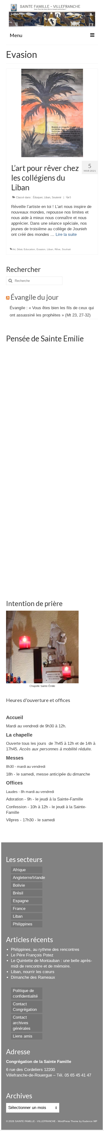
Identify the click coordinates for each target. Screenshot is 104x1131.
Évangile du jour (35, 297)
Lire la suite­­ (66, 234)
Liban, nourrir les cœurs (32, 971)
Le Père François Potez (32, 955)
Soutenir (56, 197)
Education (29, 249)
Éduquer (38, 197)
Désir (19, 249)
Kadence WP (89, 1121)
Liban (47, 197)
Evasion (41, 249)
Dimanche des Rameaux (33, 977)
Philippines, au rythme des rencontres (45, 949)
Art (13, 249)
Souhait (66, 249)
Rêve (57, 249)
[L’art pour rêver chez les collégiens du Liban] (52, 112)
